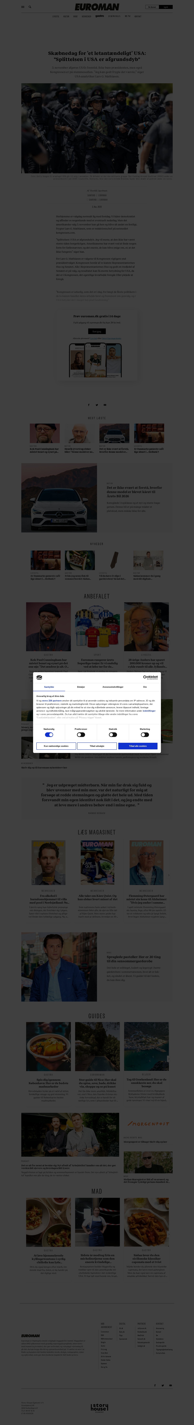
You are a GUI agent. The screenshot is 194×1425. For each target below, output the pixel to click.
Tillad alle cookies (138, 746)
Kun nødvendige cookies (56, 746)
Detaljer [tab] (81, 687)
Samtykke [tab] (49, 687)
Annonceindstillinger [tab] (113, 687)
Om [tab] (145, 687)
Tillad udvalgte (97, 746)
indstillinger (149, 711)
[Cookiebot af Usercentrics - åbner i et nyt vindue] (145, 677)
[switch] (81, 734)
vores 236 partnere (52, 700)
